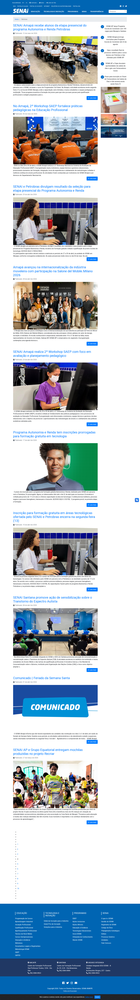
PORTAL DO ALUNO (22, 6)
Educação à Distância (80, 928)
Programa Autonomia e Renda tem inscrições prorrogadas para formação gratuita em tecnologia (54, 434)
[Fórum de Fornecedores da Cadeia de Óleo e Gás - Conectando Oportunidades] (114, 132)
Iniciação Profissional (23, 925)
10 (18, 888)
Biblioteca (18, 943)
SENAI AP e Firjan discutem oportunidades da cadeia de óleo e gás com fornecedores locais (115, 67)
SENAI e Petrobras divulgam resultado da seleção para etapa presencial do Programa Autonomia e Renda (51, 188)
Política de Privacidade (70, 991)
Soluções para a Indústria (53, 927)
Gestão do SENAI (107, 922)
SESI (14, 6)
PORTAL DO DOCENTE (36, 6)
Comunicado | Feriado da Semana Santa (41, 678)
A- (26, 2)
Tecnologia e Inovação (54, 11)
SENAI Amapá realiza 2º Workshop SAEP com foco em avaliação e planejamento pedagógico (52, 354)
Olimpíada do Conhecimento (83, 937)
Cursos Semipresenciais (24, 937)
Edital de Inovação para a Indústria (56, 921)
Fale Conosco (106, 943)
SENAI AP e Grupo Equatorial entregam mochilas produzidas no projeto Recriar (48, 752)
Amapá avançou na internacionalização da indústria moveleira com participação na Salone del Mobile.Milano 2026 (53, 271)
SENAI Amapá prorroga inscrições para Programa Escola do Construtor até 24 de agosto (115, 40)
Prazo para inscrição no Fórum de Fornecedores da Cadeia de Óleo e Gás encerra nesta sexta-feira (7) (115, 80)
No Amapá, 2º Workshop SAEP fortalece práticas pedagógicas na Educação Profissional (48, 108)
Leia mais (92, 98)
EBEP (75, 918)
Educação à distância (22, 940)
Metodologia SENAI (22, 949)
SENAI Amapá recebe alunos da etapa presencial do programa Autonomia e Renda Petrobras (50, 27)
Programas (73, 11)
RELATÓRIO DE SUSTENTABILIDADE (61, 6)
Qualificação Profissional (24, 928)
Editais (103, 934)
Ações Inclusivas (79, 922)
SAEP (17, 952)
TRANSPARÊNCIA (97, 11)
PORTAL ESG (76, 6)
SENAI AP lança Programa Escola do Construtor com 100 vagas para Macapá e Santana (115, 28)
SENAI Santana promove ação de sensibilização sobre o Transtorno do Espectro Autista (52, 599)
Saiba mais (89, 997)
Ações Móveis (78, 925)
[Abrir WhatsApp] (135, 995)
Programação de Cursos (23, 918)
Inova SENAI (77, 934)
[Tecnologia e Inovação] (114, 100)
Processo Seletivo (108, 937)
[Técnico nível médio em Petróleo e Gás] (114, 120)
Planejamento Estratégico (110, 931)
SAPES (17, 955)
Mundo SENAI (78, 940)
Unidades (104, 940)
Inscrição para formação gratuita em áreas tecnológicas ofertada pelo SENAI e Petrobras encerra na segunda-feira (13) (54, 517)
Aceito (97, 997)
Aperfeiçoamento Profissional (26, 931)
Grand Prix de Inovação (52, 924)
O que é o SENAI (107, 918)
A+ (23, 2)
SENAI (84, 11)
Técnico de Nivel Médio (23, 934)
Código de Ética (107, 928)
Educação (35, 11)
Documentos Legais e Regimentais (27, 946)
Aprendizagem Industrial (24, 922)
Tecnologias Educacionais (82, 931)
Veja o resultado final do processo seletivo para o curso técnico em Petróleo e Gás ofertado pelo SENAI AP (115, 54)
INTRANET (47, 6)
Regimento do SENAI (108, 925)
